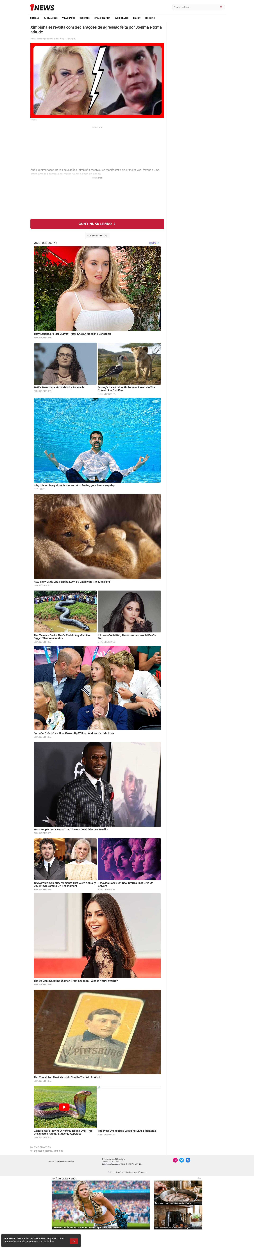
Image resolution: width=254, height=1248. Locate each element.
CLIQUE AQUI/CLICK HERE (131, 1164)
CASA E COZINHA (102, 18)
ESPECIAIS (150, 18)
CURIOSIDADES (121, 18)
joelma (48, 1150)
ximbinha (58, 1150)
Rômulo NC (71, 39)
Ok (74, 1241)
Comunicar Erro (95, 235)
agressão (39, 1150)
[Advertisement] (97, 147)
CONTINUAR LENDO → (97, 224)
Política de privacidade (65, 1162)
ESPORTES (85, 18)
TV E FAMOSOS (51, 18)
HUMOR (136, 18)
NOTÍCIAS (34, 18)
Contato (51, 1162)
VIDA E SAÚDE (68, 18)
